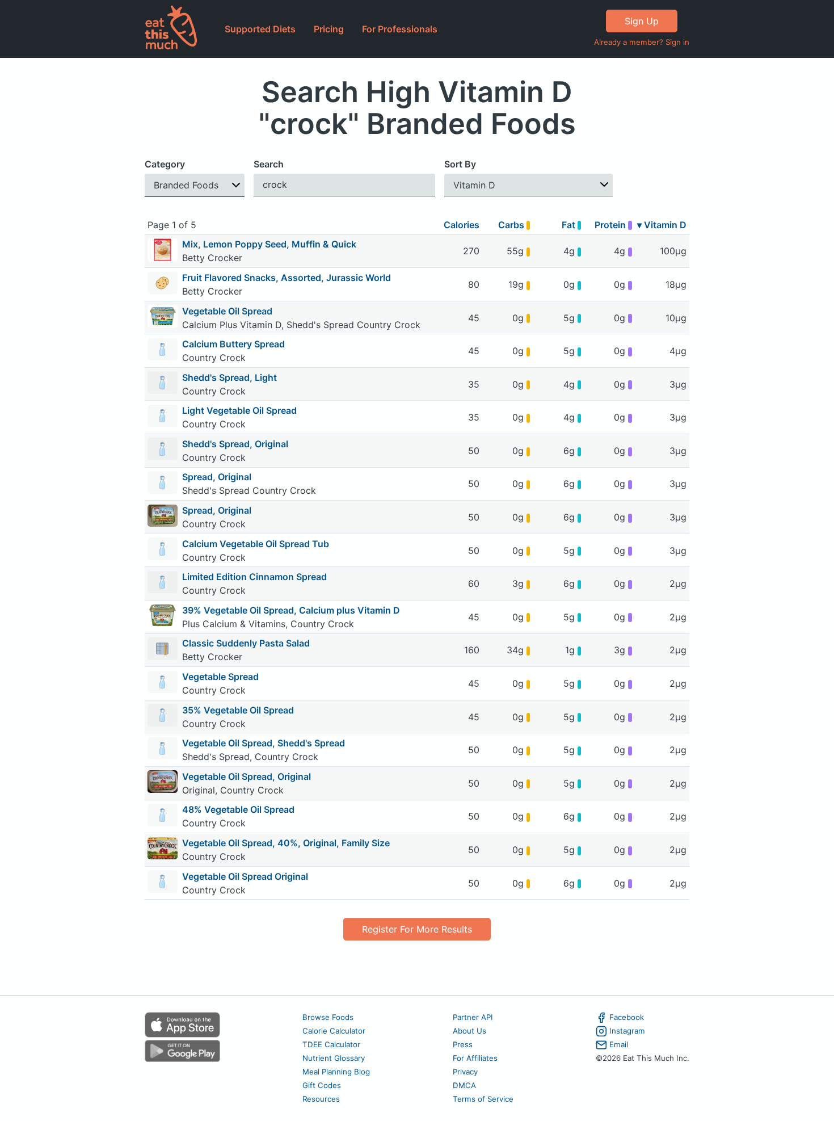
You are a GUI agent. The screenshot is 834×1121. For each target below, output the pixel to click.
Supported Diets (260, 29)
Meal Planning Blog (336, 1071)
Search (269, 164)
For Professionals (399, 29)
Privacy (465, 1071)
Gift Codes (321, 1085)
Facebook (626, 1017)
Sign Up (642, 21)
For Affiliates (475, 1058)
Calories (461, 224)
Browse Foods (327, 1017)
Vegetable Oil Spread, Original (246, 776)
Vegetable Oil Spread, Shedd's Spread (263, 743)
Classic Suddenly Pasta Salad (246, 643)
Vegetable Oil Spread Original (245, 876)
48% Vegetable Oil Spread (238, 809)
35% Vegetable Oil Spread (238, 710)
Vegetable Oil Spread (227, 311)
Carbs (512, 224)
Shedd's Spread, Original (235, 444)
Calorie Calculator (333, 1030)
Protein (611, 224)
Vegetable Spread (220, 676)
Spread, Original (216, 476)
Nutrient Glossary (333, 1058)
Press (463, 1044)
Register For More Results (417, 929)
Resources (321, 1098)
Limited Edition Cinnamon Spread (254, 576)
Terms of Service (483, 1098)
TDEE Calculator (331, 1044)
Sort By (460, 164)
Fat (570, 224)
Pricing (329, 29)
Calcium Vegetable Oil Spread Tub (255, 543)
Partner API (473, 1017)
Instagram (627, 1030)
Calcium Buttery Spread (233, 344)
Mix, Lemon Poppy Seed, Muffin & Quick (269, 244)
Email (618, 1044)
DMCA (464, 1085)
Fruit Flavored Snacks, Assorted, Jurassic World (286, 277)
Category (165, 164)
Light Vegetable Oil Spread (239, 410)
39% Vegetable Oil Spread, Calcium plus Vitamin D (291, 610)
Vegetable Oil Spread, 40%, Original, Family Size (286, 843)
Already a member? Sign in (641, 42)
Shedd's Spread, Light (229, 377)
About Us (469, 1030)
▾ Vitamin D (661, 224)
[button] (195, 185)
